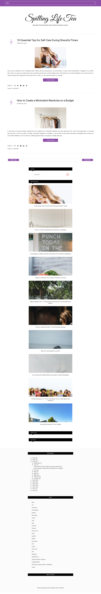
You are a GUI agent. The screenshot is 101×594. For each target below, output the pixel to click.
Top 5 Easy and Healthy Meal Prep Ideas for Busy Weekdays (50, 375)
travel (33, 567)
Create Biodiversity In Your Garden (50, 424)
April (35, 473)
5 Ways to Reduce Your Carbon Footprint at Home (50, 277)
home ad (34, 549)
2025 (34, 459)
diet (33, 520)
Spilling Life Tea (50, 18)
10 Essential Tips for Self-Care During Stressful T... (48, 466)
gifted (33, 538)
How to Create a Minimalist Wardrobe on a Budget (45, 100)
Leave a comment (13, 88)
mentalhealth (36, 562)
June (35, 470)
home (33, 546)
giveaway (34, 541)
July (35, 465)
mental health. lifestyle (38, 559)
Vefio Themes (60, 588)
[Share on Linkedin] (24, 86)
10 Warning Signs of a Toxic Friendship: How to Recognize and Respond (50, 399)
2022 (34, 482)
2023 (34, 480)
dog (33, 523)
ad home (34, 507)
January (36, 478)
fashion (34, 525)
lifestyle (34, 554)
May (35, 471)
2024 (34, 461)
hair (33, 544)
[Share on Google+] (27, 86)
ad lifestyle (35, 510)
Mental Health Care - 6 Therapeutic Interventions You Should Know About (50, 302)
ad (32, 505)
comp (33, 518)
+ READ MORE (50, 80)
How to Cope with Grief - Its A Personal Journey (50, 327)
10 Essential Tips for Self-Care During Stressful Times (47, 40)
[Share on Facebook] (15, 86)
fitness (34, 528)
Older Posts (87, 159)
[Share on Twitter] (21, 86)
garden (34, 536)
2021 (34, 483)
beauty (34, 512)
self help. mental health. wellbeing (42, 564)
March (36, 475)
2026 (34, 458)
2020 (34, 485)
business (34, 515)
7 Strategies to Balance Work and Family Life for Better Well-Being (50, 254)
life (33, 551)
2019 (34, 487)
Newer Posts (14, 159)
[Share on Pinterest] (18, 86)
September (37, 463)
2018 (34, 488)
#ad (33, 502)
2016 (34, 490)
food (33, 533)
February (36, 476)
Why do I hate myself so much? (50, 351)
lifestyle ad (35, 557)
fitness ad (35, 531)
